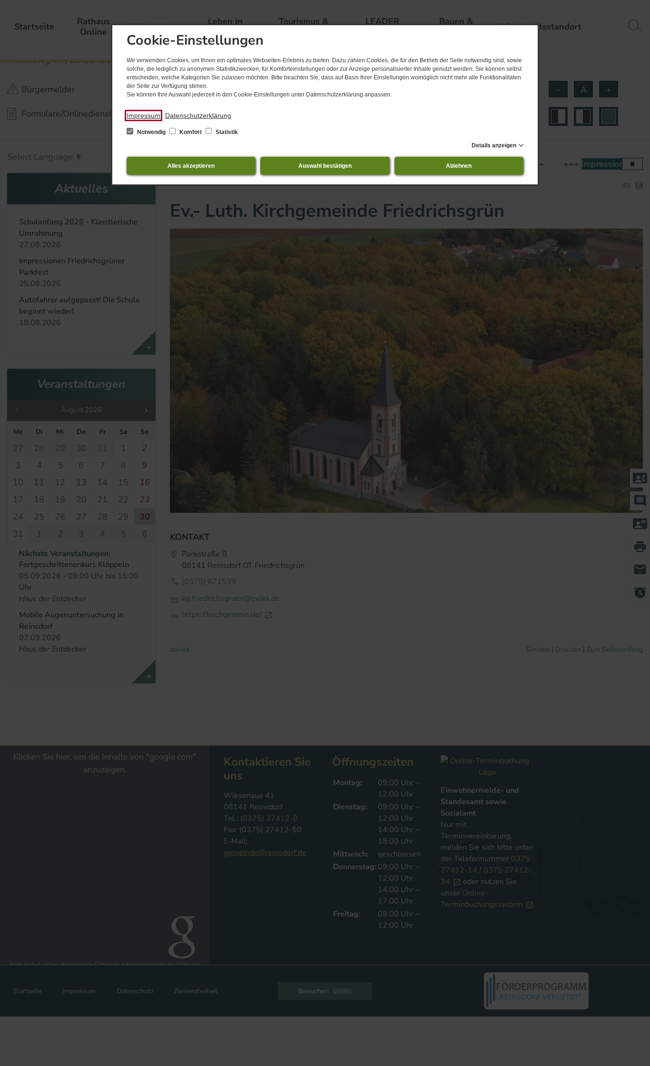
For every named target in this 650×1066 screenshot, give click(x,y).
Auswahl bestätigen (325, 166)
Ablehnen (459, 166)
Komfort (190, 132)
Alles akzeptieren (191, 166)
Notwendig (151, 132)
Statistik (226, 132)
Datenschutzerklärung (198, 115)
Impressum (143, 115)
